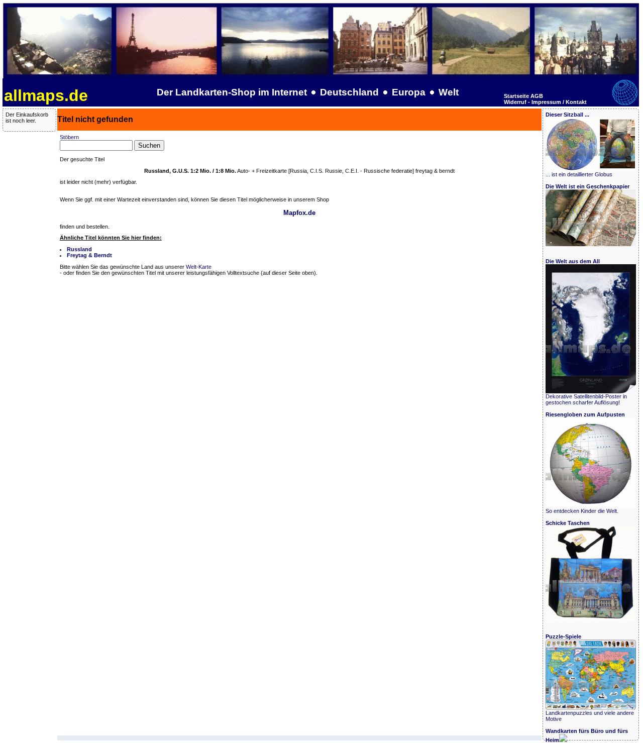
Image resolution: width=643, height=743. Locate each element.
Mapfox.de (299, 213)
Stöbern (69, 137)
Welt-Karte (198, 267)
